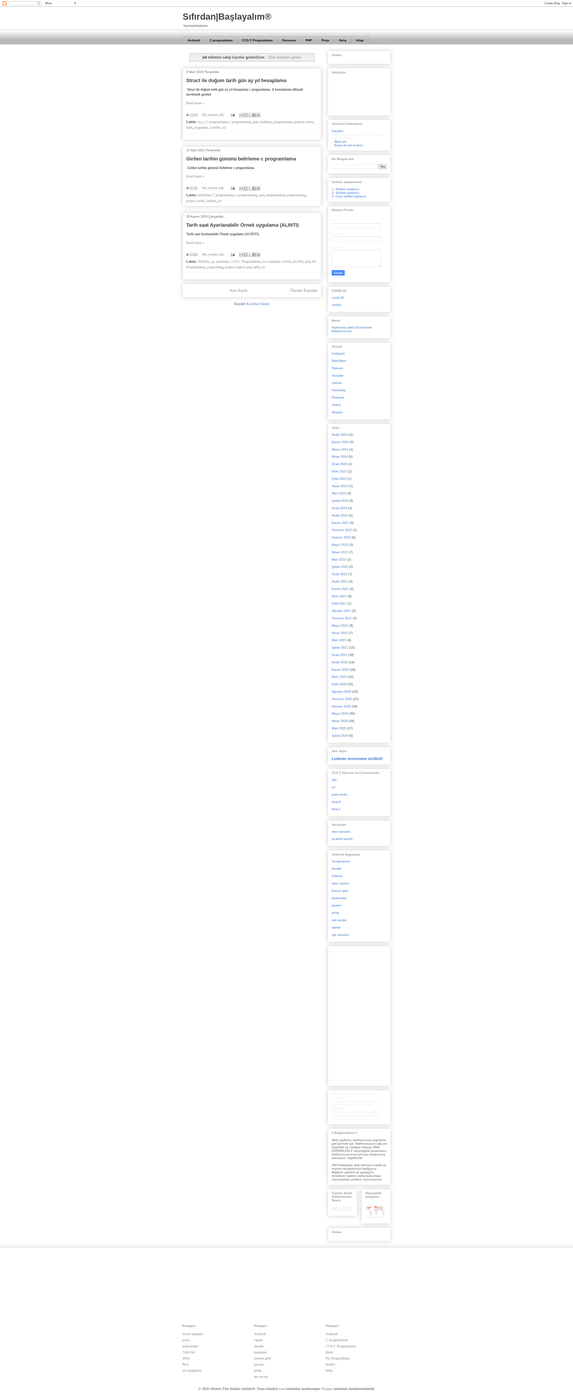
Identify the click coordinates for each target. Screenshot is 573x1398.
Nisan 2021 (340, 633)
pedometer (339, 898)
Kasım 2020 (340, 669)
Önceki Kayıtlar (303, 290)
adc (334, 779)
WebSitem (339, 361)
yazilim (215, 127)
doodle (336, 868)
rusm (281, 1389)
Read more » (195, 103)
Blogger (327, 1389)
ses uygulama (191, 1370)
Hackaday (339, 390)
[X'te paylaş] (250, 115)
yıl (224, 127)
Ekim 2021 (339, 596)
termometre (190, 1346)
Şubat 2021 (340, 647)
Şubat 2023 (340, 500)
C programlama (221, 40)
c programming (240, 122)
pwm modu (339, 794)
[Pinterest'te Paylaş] (258, 115)
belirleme (203, 195)
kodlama (266, 122)
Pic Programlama (338, 1358)
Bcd (185, 1364)
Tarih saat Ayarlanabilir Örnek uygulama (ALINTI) (242, 225)
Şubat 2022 (340, 566)
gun (255, 122)
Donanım (289, 40)
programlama (283, 122)
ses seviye (339, 920)
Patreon (337, 368)
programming (296, 195)
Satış (342, 40)
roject (240, 267)
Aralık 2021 (340, 581)
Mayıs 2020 (340, 713)
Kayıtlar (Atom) (258, 304)
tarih (189, 127)
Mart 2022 (339, 559)
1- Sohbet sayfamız (345, 189)
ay (199, 122)
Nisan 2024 (340, 456)
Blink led (340, 141)
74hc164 (188, 1352)
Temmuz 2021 (342, 618)
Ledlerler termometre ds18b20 (357, 759)
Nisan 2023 (340, 486)
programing (215, 267)
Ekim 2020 (339, 677)
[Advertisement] (359, 1015)
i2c (334, 787)
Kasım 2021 (340, 589)
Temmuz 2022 (342, 530)
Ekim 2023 (339, 471)
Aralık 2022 (340, 515)
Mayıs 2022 (340, 544)
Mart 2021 (339, 640)
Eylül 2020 (339, 684)
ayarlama (222, 261)
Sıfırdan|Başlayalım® (227, 16)
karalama (260, 1352)
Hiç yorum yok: (213, 115)
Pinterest (338, 397)
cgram (258, 1340)
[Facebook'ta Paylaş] (254, 115)
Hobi (329, 1352)
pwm (186, 1340)
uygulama (201, 127)
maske (336, 305)
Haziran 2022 (341, 537)
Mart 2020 (339, 728)
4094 (186, 1358)
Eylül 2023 (339, 478)
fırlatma (337, 876)
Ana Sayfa (238, 290)
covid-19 (338, 297)
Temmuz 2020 (342, 699)
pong (335, 912)
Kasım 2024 (340, 442)
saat (248, 267)
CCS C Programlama (257, 40)
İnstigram (338, 353)
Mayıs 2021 (340, 625)
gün (307, 261)
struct (309, 122)
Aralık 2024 (340, 434)
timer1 (336, 809)
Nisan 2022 (340, 552)
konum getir (340, 890)
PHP (309, 40)
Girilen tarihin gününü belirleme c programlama (241, 159)
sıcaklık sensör (342, 839)
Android (194, 40)
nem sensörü (341, 831)
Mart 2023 (339, 493)
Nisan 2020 (340, 721)
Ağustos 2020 (341, 691)
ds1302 (298, 261)
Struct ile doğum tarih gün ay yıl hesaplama (236, 80)
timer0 (336, 802)
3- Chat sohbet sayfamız (349, 196)
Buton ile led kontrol (348, 145)
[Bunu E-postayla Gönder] (241, 115)
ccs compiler (271, 261)
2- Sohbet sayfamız (345, 192)
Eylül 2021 (339, 603)
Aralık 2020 (340, 662)
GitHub (337, 383)
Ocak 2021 (339, 655)
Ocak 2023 (339, 508)
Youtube (337, 375)
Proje (325, 40)
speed (336, 927)
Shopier (337, 412)
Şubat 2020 (340, 735)
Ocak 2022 (339, 574)
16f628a (203, 261)
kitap (360, 40)
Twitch (336, 405)
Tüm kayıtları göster (284, 57)
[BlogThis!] (245, 115)
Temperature (341, 861)
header (330, 1364)
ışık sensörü (340, 935)
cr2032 (286, 261)
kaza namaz (340, 883)
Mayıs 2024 (340, 449)
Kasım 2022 (340, 523)
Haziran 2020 (341, 706)
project (299, 122)
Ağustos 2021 (341, 611)
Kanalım (337, 131)
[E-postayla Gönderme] (232, 115)
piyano (336, 905)
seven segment (192, 1334)
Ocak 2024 (339, 464)
